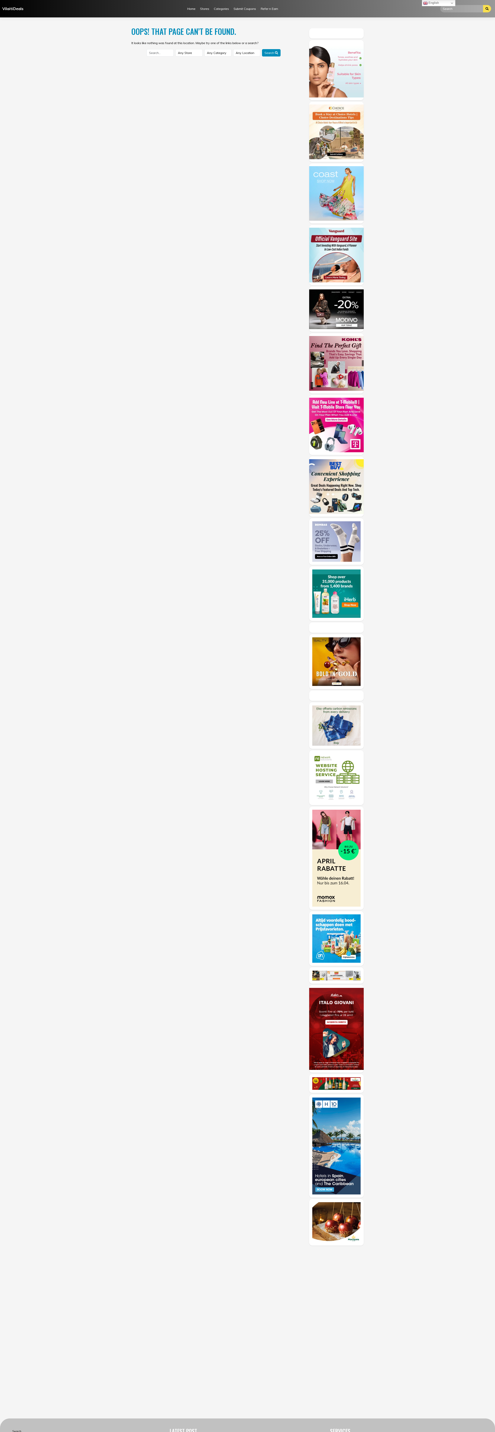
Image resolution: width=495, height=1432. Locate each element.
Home (191, 9)
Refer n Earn (269, 9)
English (433, 2)
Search (270, 53)
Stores (204, 9)
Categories (221, 9)
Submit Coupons (245, 9)
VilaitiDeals (12, 8)
